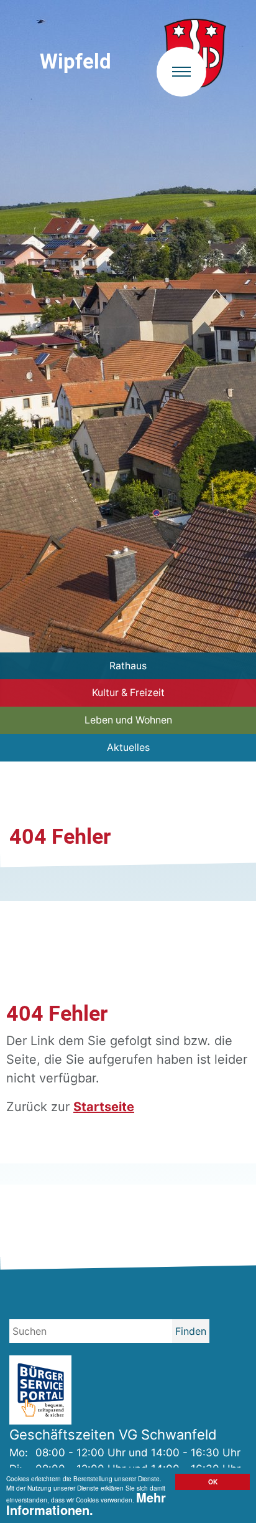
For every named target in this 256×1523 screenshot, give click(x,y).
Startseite (103, 1106)
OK (212, 1482)
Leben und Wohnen (128, 720)
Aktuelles (128, 747)
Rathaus (128, 666)
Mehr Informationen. (86, 1503)
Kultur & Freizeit (128, 693)
